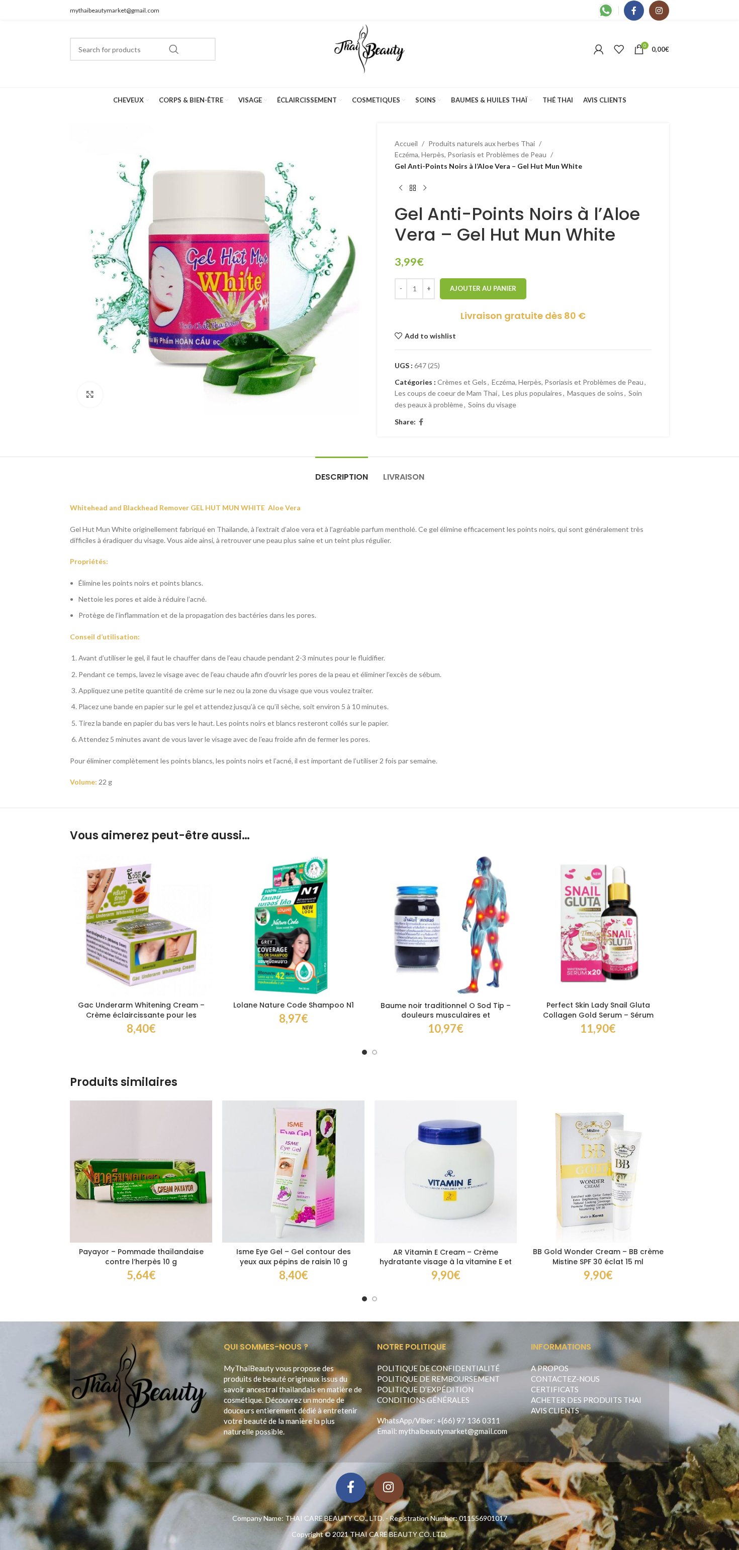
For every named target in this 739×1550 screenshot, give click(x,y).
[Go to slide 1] (364, 1052)
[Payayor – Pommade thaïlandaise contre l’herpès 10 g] (141, 1171)
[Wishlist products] (619, 49)
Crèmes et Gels (462, 382)
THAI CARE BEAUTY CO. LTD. (398, 1534)
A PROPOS (550, 1368)
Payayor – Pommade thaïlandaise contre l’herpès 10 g (141, 1257)
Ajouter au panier (483, 288)
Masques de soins (595, 393)
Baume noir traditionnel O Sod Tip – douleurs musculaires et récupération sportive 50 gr (446, 1015)
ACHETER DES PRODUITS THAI (586, 1399)
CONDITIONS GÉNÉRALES (423, 1399)
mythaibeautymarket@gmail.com (114, 10)
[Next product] (425, 188)
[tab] (341, 472)
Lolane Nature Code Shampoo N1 (293, 1005)
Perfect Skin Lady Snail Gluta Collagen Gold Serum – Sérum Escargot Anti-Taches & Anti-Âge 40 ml (598, 1020)
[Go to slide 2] (374, 1052)
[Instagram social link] (659, 11)
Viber (424, 1420)
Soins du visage (492, 404)
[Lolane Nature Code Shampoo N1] (293, 925)
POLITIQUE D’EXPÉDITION (425, 1389)
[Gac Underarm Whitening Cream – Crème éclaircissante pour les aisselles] (141, 925)
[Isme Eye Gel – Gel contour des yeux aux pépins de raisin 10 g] (293, 1171)
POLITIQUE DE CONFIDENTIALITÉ (438, 1368)
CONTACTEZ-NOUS (565, 1378)
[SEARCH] (174, 49)
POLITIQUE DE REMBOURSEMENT (438, 1378)
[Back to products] (413, 188)
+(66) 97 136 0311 (468, 1420)
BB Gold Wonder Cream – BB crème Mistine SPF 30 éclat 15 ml (598, 1257)
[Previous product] (401, 188)
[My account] (599, 49)
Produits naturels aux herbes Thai (481, 143)
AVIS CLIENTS (555, 1410)
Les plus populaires (532, 393)
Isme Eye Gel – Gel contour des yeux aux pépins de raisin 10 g (293, 1257)
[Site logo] (369, 48)
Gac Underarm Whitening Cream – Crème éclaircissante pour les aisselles (141, 1015)
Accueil (406, 143)
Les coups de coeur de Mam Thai (446, 393)
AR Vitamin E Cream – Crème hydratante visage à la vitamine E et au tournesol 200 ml (446, 1262)
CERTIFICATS (555, 1389)
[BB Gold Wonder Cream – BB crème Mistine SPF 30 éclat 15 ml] (598, 1171)
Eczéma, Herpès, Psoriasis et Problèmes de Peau (470, 154)
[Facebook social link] (634, 11)
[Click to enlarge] (90, 394)
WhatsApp (394, 1420)
